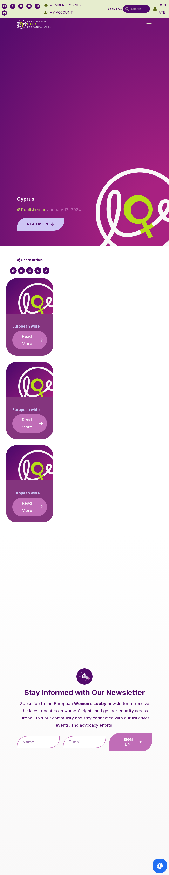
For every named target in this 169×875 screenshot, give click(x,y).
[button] (149, 23)
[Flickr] (20, 6)
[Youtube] (29, 6)
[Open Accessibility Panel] (160, 866)
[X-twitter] (12, 6)
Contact (116, 9)
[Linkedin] (4, 13)
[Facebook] (4, 6)
